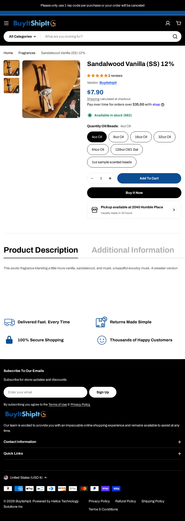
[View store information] (174, 209)
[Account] (168, 23)
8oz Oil (118, 137)
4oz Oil (97, 137)
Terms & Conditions (103, 509)
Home (8, 53)
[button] (97, 75)
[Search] (175, 36)
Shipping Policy (152, 501)
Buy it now (134, 193)
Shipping (93, 99)
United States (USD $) (26, 477)
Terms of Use (58, 404)
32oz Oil (164, 137)
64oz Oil (98, 149)
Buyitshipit (108, 82)
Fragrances (26, 53)
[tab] (41, 251)
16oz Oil (141, 137)
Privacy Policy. (80, 404)
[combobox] (92, 36)
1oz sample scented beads (112, 162)
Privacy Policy (99, 501)
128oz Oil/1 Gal (126, 149)
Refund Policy (125, 501)
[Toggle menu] (6, 23)
